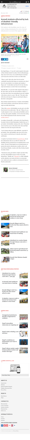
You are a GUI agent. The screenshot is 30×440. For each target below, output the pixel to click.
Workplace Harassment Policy (6, 388)
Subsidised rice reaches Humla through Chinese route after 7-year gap (9, 275)
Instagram (3, 420)
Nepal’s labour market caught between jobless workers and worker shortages (10, 350)
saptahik (5, 425)
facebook (2, 59)
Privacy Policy (3, 389)
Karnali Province (21, 139)
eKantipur (2, 425)
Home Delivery (4, 396)
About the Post (3, 383)
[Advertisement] (15, 194)
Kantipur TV (15, 425)
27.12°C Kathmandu (25, 11)
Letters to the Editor (4, 405)
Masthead (3, 384)
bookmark (27, 59)
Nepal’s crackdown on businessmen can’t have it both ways (9, 341)
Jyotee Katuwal (5, 62)
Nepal (7, 425)
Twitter (2, 417)
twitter (4, 59)
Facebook (2, 418)
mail (7, 59)
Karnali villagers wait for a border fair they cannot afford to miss (9, 291)
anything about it (4, 117)
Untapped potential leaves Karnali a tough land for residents (9, 316)
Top (28, 435)
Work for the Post (4, 409)
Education (16, 156)
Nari (10, 425)
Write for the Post (4, 403)
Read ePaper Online (6, 375)
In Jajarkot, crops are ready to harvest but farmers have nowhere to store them (10, 300)
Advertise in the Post (5, 407)
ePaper (2, 397)
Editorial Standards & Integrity (6, 386)
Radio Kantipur (12, 425)
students (8, 108)
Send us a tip (3, 410)
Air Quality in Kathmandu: (24, 12)
